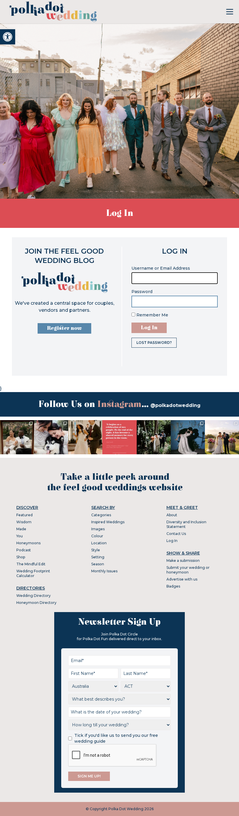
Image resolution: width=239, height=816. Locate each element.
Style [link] (95, 550)
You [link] (19, 536)
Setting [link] (97, 557)
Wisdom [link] (23, 522)
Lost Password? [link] (154, 342)
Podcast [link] (23, 550)
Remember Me (151, 315)
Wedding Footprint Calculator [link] (33, 573)
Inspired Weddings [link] (107, 522)
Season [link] (97, 564)
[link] (7, 36)
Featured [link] (24, 515)
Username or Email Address (160, 268)
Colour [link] (97, 536)
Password (141, 291)
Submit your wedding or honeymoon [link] (188, 569)
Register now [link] (64, 328)
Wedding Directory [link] (33, 595)
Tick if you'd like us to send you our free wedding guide (116, 738)
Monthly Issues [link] (104, 571)
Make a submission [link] (183, 560)
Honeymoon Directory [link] (36, 602)
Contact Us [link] (176, 533)
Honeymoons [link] (28, 543)
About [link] (171, 515)
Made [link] (21, 529)
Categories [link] (101, 515)
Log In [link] (172, 540)
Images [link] (98, 529)
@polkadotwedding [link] (175, 405)
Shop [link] (20, 557)
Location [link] (99, 543)
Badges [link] (173, 586)
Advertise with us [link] (181, 579)
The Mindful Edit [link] (30, 564)
